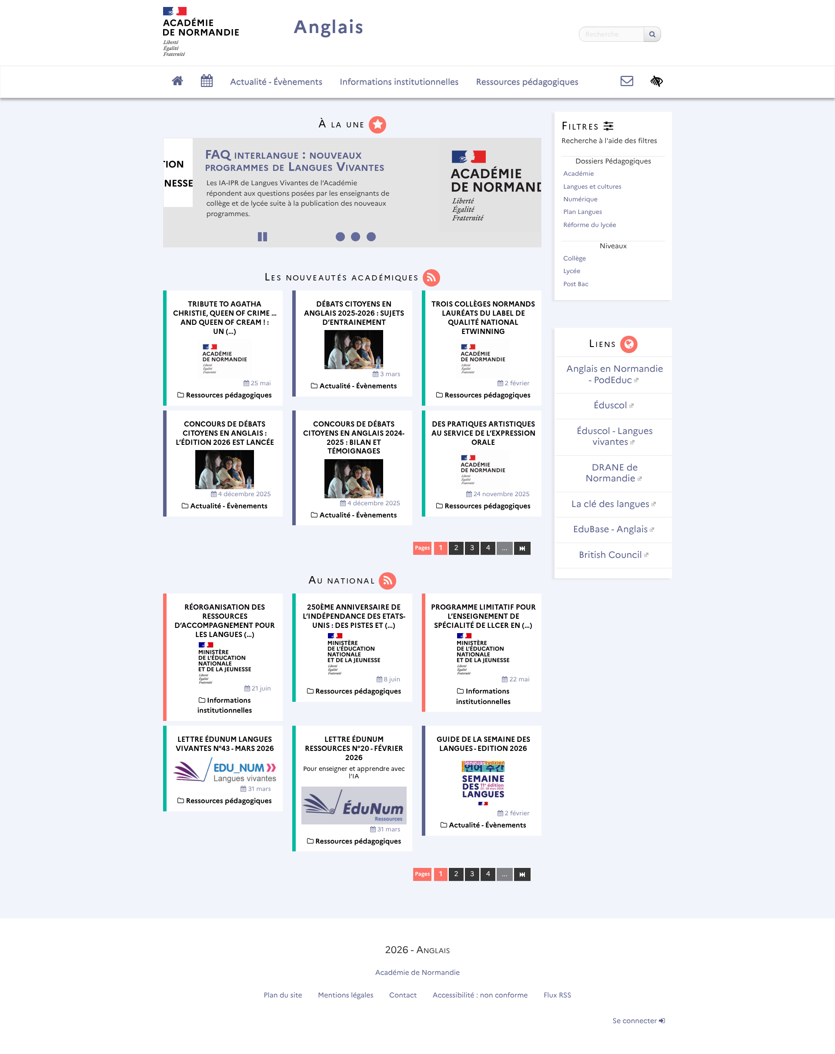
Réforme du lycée (590, 225)
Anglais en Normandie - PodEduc (614, 374)
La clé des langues (610, 504)
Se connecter (636, 1021)
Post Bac (576, 284)
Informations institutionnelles (399, 82)
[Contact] (627, 81)
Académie (579, 173)
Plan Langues (583, 212)
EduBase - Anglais (610, 529)
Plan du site (283, 995)
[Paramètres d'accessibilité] (657, 81)
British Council (610, 555)
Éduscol (610, 405)
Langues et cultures (593, 186)
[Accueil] (201, 31)
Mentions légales (346, 995)
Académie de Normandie (417, 973)
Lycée (572, 271)
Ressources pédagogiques (527, 82)
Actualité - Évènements (276, 82)
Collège (575, 258)
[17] (522, 548)
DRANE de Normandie (611, 473)
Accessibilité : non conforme (480, 995)
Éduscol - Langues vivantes (615, 436)
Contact (403, 995)
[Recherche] (652, 34)
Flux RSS (557, 995)
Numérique (581, 199)
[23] (522, 874)
